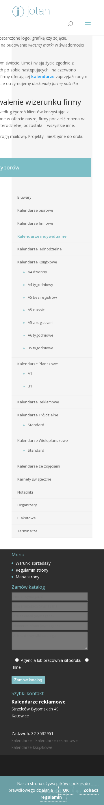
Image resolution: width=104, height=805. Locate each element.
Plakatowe (26, 517)
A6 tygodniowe (40, 335)
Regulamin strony (32, 570)
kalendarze (22, 740)
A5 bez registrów (42, 297)
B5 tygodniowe (40, 347)
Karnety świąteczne (34, 479)
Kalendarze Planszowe (37, 363)
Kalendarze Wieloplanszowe (42, 440)
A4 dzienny (37, 271)
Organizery (27, 504)
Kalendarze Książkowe (37, 262)
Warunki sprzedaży (33, 563)
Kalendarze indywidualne (41, 236)
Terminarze (27, 530)
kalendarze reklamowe (57, 740)
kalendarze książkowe (32, 747)
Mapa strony (27, 576)
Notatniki (25, 492)
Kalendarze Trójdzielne (37, 415)
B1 (30, 386)
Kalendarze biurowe (35, 210)
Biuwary (24, 197)
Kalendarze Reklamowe (38, 402)
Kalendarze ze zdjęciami (38, 466)
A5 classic (36, 309)
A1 (30, 373)
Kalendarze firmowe (35, 223)
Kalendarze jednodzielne (39, 249)
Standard (36, 424)
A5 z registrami (40, 322)
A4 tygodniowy (40, 284)
